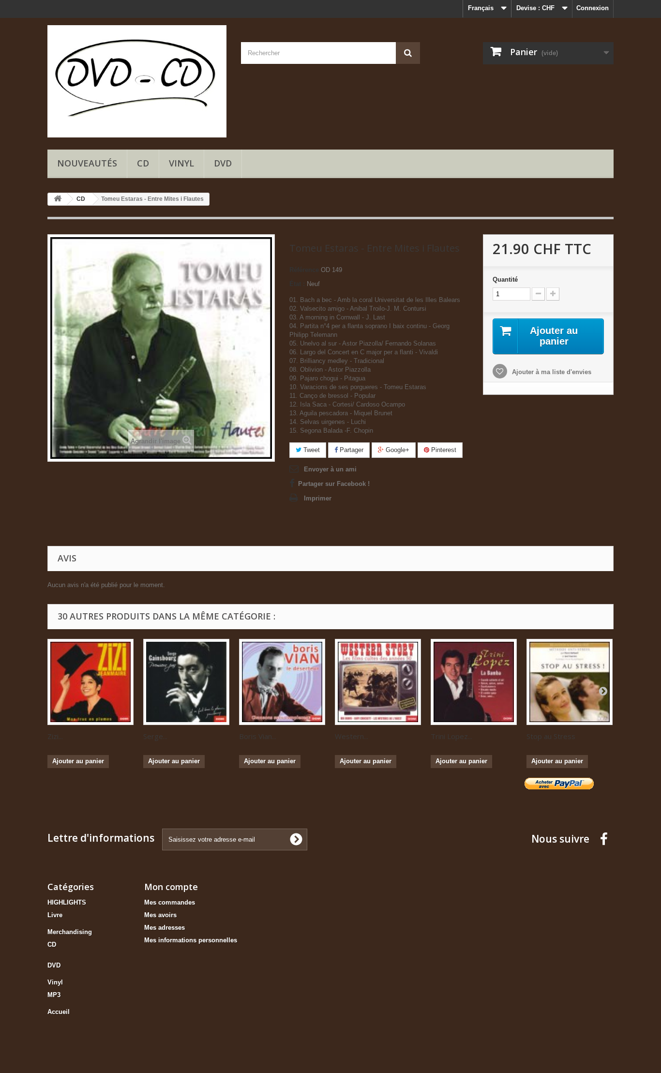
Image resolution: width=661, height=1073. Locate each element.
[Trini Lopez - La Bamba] (474, 682)
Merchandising (69, 932)
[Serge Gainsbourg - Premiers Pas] (186, 682)
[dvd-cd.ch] (136, 81)
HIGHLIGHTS (66, 902)
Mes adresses (164, 927)
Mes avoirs (160, 915)
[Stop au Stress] (569, 682)
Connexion (592, 8)
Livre (54, 915)
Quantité (505, 279)
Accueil (58, 1011)
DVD (223, 163)
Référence (304, 269)
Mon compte (171, 886)
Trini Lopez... (451, 736)
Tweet (310, 449)
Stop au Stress (550, 736)
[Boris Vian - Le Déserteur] (282, 682)
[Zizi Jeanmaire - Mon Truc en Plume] (90, 682)
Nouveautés (87, 163)
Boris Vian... (257, 736)
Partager (350, 449)
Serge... (155, 736)
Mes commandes (169, 902)
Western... (351, 736)
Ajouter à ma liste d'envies (550, 372)
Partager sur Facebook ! (334, 483)
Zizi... (55, 736)
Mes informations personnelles (190, 940)
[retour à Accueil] (57, 199)
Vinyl (181, 163)
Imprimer (317, 498)
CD (143, 163)
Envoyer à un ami (330, 469)
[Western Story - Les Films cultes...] (378, 682)
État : (297, 283)
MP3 (53, 994)
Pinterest (442, 449)
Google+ (396, 449)
